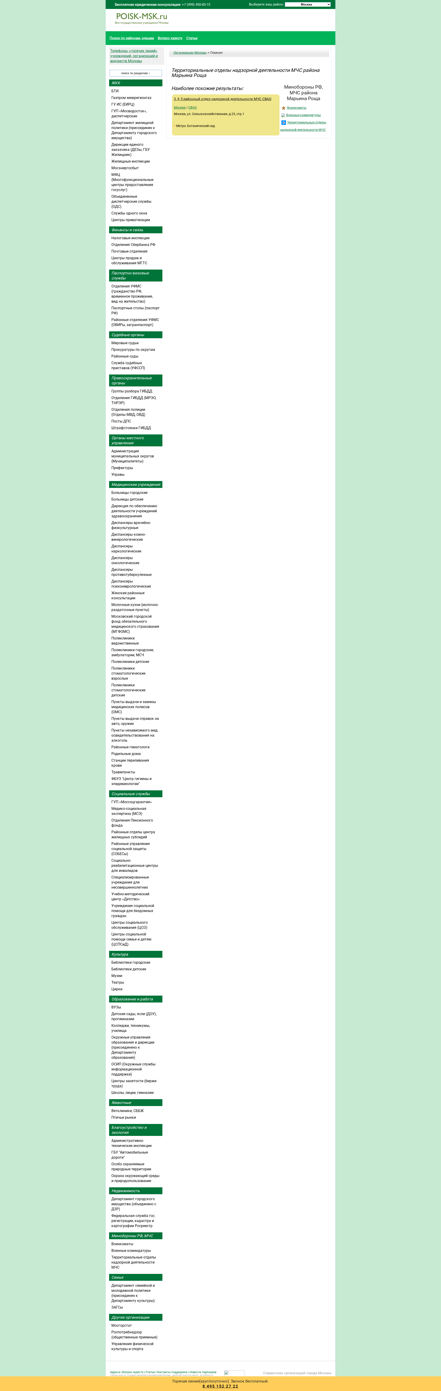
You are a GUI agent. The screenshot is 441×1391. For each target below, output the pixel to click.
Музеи (116, 976)
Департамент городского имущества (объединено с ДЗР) (133, 1204)
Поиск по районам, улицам (132, 38)
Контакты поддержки (172, 1372)
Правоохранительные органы (131, 380)
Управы (117, 474)
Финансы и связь (127, 230)
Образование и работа (132, 999)
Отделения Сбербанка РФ (133, 244)
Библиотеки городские (130, 962)
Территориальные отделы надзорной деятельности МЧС (133, 1262)
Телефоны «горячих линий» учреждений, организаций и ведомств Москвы (134, 56)
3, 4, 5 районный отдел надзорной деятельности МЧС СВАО (222, 99)
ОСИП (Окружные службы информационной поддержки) (133, 1069)
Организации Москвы (189, 52)
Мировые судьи (125, 343)
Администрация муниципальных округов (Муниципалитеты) (132, 456)
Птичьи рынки (123, 1117)
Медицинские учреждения (135, 484)
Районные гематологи (130, 747)
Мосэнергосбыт (125, 168)
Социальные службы (130, 793)
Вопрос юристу (170, 38)
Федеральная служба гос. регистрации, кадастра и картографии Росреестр (133, 1221)
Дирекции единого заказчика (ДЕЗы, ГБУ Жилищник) (130, 149)
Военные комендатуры (303, 115)
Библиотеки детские (128, 969)
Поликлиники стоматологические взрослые (128, 673)
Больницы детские (127, 499)
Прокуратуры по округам (133, 349)
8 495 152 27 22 (220, 1386)
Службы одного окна (129, 213)
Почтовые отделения (129, 251)
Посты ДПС (121, 421)
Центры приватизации (130, 220)
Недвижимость (125, 1190)
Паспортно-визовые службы (130, 275)
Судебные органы (127, 334)
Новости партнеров (202, 1372)
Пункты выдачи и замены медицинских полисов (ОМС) (133, 707)
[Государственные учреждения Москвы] (141, 26)
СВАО (192, 107)
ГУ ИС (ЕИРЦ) (123, 104)
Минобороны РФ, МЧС (132, 1235)
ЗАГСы (117, 1307)
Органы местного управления (127, 440)
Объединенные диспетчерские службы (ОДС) (131, 201)
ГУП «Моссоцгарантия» (131, 802)
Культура (119, 954)
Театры (117, 982)
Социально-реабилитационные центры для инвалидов (134, 865)
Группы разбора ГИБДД (131, 391)
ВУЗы (116, 1007)
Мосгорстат (121, 1325)
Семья (117, 1277)
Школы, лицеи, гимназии (132, 1092)
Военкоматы (296, 108)
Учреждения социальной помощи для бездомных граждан (132, 911)
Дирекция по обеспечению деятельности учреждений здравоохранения (134, 511)
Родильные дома (126, 754)
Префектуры (122, 468)
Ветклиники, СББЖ (127, 1111)
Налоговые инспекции (130, 238)
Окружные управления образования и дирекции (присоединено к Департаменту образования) (132, 1047)
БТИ (115, 91)
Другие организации (130, 1317)
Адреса (115, 1372)
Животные (121, 1102)
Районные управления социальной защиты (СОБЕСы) (130, 849)
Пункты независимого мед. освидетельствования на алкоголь (134, 735)
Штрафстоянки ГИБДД (131, 428)
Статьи (192, 38)
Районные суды (124, 356)
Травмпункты (123, 772)
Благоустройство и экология (129, 1130)
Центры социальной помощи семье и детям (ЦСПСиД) (131, 939)
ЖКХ (115, 83)
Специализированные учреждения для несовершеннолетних (130, 882)
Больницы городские (129, 492)
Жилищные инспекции (130, 161)
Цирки (116, 989)
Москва (180, 107)
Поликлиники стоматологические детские (128, 690)
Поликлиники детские (130, 661)
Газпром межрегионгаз (131, 98)
